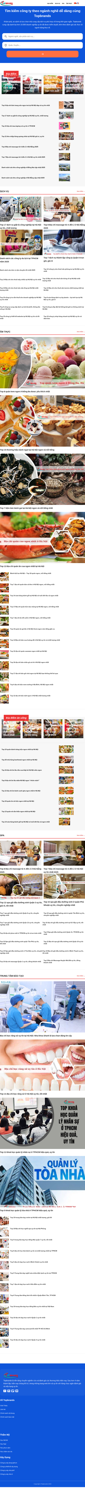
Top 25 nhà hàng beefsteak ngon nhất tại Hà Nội (19, 760)
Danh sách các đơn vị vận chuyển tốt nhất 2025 (17, 270)
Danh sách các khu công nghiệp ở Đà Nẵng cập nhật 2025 (23, 178)
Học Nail (3, 1444)
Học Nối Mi (4, 1440)
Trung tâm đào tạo (12, 976)
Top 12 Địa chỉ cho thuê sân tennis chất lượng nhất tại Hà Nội (64, 289)
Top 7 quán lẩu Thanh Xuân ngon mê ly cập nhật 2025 (51, 728)
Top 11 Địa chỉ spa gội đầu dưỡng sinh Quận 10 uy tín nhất (63, 943)
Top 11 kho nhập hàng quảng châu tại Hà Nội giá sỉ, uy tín (23, 136)
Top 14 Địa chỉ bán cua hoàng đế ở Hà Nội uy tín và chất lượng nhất (35, 640)
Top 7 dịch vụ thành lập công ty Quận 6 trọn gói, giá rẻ (64, 259)
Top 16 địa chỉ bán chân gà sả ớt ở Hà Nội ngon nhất (29, 662)
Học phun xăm (5, 1448)
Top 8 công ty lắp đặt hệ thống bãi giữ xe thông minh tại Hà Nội (63, 308)
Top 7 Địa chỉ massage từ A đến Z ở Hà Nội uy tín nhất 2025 (23, 157)
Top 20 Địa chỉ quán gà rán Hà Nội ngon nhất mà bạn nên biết (53, 84)
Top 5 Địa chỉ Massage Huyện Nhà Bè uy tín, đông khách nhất (62, 961)
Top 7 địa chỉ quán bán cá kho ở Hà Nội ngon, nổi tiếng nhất (32, 584)
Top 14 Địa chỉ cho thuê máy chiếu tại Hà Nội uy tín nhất (20, 279)
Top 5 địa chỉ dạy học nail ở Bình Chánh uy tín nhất (29, 1262)
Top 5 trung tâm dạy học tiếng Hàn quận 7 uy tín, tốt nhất (31, 1240)
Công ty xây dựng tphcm (8, 1463)
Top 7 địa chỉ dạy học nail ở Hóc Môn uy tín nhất (28, 1284)
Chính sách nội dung (7, 1413)
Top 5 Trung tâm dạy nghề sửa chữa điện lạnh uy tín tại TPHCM (33, 1273)
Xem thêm (81, 191)
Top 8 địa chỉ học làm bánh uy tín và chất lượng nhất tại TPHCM (33, 1251)
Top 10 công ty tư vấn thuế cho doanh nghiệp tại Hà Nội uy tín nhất (20, 298)
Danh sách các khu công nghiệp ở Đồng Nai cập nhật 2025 (23, 167)
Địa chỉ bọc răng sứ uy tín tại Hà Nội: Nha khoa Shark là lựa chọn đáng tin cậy (36, 1035)
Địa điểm (50, 3)
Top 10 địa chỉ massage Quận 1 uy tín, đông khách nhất (20, 961)
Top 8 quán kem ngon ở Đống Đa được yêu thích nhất (25, 391)
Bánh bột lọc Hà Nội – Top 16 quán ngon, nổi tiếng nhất (30, 573)
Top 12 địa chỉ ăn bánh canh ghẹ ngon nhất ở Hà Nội (21, 791)
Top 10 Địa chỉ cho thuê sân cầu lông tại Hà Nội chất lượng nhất (19, 289)
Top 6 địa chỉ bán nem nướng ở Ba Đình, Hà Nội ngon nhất (31, 684)
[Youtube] (17, 1391)
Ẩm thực (69, 3)
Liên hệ (2, 1409)
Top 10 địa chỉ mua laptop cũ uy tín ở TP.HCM (18, 126)
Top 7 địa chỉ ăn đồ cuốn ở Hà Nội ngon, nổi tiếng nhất (30, 618)
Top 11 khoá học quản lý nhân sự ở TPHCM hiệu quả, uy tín (27, 1152)
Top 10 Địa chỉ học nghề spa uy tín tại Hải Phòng (28, 1228)
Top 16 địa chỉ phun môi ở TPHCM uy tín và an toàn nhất (20, 933)
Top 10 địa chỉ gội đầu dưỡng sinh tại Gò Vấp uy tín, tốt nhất (62, 924)
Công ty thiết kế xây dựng (9, 1466)
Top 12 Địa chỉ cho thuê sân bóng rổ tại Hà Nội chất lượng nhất (61, 280)
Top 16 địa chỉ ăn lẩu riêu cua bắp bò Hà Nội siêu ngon (22, 770)
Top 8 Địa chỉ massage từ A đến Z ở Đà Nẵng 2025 (20, 147)
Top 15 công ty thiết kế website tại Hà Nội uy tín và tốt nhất (20, 317)
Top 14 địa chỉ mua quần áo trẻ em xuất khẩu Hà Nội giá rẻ (74, 84)
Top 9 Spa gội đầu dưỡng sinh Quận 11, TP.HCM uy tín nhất (64, 933)
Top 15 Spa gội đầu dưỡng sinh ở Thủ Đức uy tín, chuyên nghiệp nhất (21, 952)
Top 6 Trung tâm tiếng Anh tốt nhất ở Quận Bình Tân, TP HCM (33, 1295)
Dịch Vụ (57, 3)
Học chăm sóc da (6, 1451)
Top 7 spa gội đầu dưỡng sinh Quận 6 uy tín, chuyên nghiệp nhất (19, 914)
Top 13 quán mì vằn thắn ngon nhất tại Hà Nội (18, 811)
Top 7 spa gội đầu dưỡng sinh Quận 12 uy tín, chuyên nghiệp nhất (20, 924)
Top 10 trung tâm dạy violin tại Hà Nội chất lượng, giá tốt (31, 1217)
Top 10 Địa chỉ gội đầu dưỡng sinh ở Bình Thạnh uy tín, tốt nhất (63, 952)
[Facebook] (5, 1391)
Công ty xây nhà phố (7, 1470)
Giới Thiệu (4, 1405)
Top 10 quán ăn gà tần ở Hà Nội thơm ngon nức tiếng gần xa (32, 629)
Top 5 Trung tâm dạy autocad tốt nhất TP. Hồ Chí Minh (30, 1329)
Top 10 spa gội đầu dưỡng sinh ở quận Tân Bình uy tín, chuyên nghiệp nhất (64, 914)
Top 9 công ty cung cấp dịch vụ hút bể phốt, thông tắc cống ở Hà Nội (20, 308)
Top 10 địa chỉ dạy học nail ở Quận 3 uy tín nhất (27, 1340)
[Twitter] (13, 1391)
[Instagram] (9, 1391)
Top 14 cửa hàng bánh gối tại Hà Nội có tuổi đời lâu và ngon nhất (34, 595)
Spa (63, 3)
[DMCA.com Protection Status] (5, 1431)
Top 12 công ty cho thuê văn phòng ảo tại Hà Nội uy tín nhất (64, 270)
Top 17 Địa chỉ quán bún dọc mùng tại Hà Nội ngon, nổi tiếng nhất (34, 607)
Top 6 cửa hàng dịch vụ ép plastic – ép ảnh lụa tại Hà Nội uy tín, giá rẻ (63, 298)
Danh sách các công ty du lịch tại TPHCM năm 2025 (19, 260)
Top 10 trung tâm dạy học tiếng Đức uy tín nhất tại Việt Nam (32, 1306)
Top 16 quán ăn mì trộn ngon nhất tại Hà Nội (18, 801)
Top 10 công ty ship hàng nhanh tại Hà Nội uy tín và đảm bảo (63, 317)
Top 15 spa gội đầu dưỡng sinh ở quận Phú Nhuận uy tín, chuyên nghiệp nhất (64, 903)
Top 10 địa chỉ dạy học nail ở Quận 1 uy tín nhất (27, 1317)
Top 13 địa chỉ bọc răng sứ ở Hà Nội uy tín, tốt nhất (23, 1094)
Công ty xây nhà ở (6, 1474)
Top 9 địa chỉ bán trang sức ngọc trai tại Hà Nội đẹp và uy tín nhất (26, 105)
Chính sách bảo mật (7, 1417)
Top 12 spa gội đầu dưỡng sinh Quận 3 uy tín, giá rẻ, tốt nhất (21, 904)
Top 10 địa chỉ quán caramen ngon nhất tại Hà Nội (28, 651)
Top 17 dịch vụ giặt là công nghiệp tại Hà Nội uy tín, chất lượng (25, 116)
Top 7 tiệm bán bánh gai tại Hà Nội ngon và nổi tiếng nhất (26, 508)
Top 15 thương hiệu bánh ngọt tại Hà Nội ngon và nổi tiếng (27, 450)
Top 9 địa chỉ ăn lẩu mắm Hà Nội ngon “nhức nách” (20, 780)
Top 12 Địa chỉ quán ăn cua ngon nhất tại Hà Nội (22, 566)
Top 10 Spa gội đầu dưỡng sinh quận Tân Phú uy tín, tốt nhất (19, 943)
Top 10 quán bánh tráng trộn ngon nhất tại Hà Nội (20, 749)
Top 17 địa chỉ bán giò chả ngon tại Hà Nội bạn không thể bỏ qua (34, 673)
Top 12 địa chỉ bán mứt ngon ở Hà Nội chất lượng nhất (30, 696)
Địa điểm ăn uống (16, 717)
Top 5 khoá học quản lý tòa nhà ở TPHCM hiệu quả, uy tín (26, 1210)
